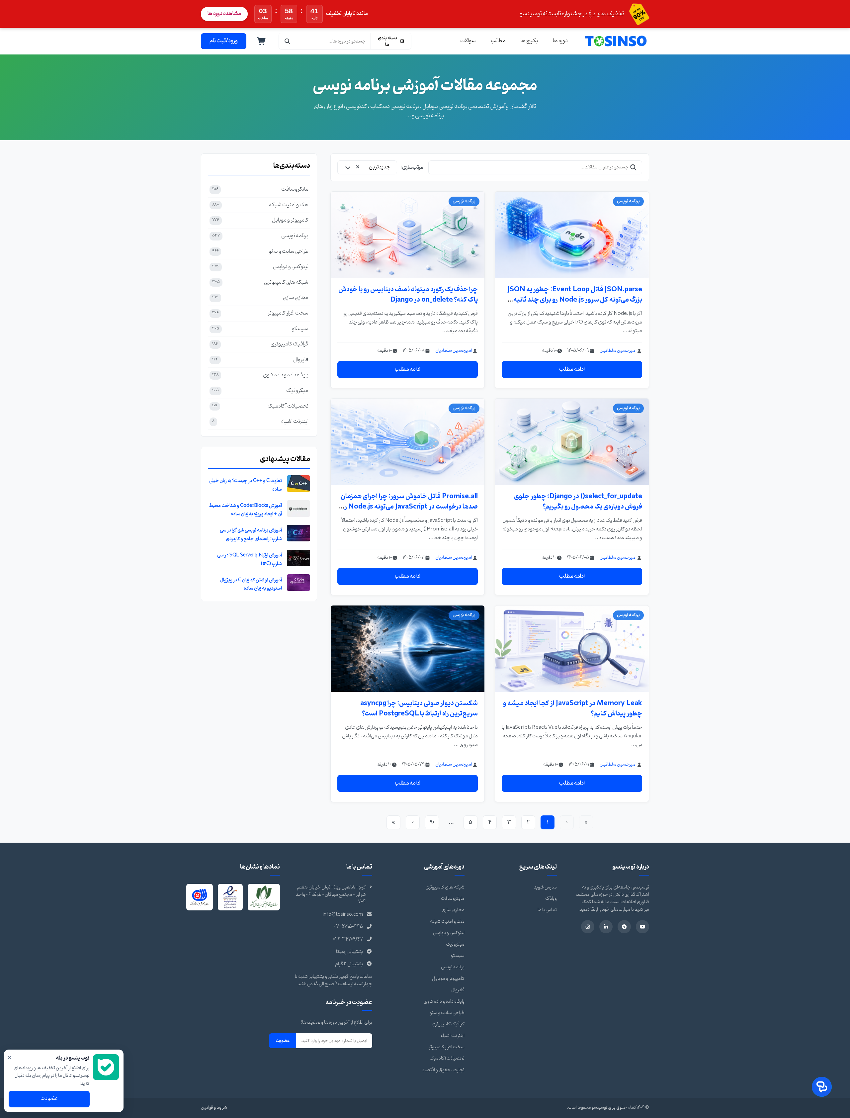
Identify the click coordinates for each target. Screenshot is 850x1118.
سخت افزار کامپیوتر (447, 1047)
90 (432, 822)
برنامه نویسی (453, 967)
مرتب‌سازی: (411, 167)
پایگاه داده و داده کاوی (444, 1001)
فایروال (458, 989)
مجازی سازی (453, 909)
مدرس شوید (545, 887)
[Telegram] (624, 926)
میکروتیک (455, 944)
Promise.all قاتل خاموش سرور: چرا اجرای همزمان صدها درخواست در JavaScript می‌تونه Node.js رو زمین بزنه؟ (409, 506)
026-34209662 (348, 939)
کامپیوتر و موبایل (448, 978)
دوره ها (560, 41)
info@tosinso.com (343, 914)
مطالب (498, 41)
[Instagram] (587, 926)
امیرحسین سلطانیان (618, 350)
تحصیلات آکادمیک (447, 1058)
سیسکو (458, 955)
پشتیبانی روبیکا (349, 951)
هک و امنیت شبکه (447, 921)
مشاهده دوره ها (224, 14)
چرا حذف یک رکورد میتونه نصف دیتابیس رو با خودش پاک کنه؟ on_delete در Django (408, 294)
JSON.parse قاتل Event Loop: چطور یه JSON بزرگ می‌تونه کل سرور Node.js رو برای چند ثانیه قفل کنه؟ (574, 299)
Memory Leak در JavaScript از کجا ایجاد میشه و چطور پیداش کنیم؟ (572, 708)
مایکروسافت (453, 898)
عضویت (283, 1040)
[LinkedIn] (606, 926)
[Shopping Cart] (262, 41)
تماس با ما (547, 909)
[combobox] (367, 167)
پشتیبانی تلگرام (349, 964)
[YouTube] (642, 926)
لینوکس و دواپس (449, 932)
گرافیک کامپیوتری (448, 1024)
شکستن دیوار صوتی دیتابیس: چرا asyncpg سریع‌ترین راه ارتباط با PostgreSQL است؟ (419, 708)
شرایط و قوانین (214, 1107)
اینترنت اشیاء (453, 1035)
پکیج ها (529, 41)
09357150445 (348, 926)
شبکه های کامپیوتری (445, 887)
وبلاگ (551, 898)
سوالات (468, 41)
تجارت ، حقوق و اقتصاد (443, 1070)
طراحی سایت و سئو (447, 1012)
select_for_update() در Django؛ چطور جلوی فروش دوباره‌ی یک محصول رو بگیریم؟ (578, 501)
